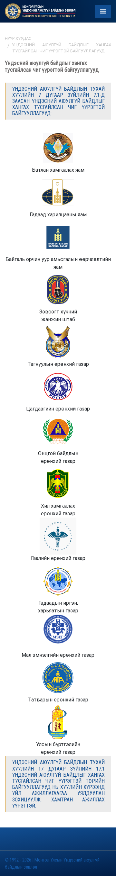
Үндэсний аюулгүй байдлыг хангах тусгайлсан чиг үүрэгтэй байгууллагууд (61, 48)
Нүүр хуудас (18, 38)
